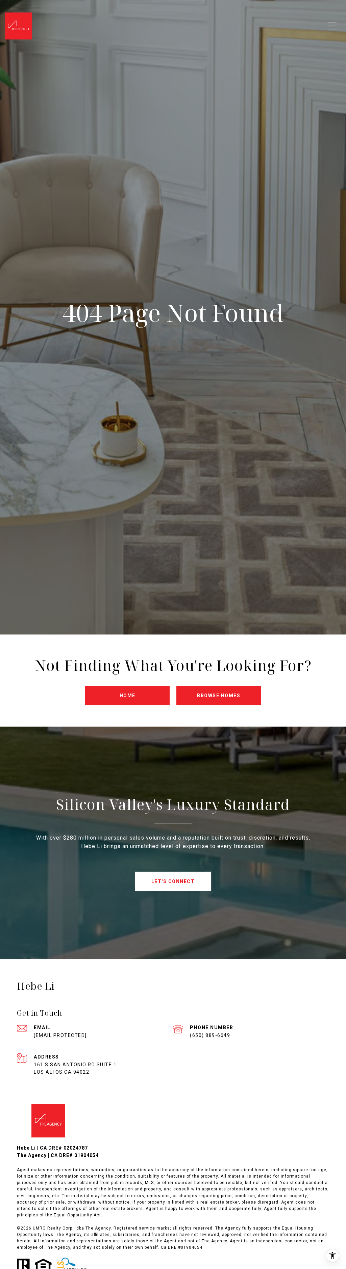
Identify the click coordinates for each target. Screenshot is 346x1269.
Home (127, 695)
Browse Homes (218, 695)
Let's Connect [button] (173, 881)
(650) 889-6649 (210, 1035)
